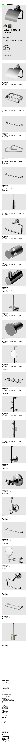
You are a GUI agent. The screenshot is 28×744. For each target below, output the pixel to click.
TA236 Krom (4, 83)
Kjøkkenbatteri (5, 711)
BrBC (20, 84)
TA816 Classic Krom (6, 566)
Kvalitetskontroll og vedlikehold (8, 700)
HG (17, 84)
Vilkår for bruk (5, 706)
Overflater (4, 717)
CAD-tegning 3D (6, 49)
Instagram (4, 727)
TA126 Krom (4, 109)
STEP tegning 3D (6, 51)
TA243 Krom (4, 339)
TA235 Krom (4, 237)
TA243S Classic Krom (6, 517)
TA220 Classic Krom (6, 643)
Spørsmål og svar (5, 701)
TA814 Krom (4, 389)
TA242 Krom (4, 288)
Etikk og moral (5, 707)
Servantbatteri (5, 713)
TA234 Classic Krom (6, 465)
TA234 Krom (4, 314)
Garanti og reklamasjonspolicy (8, 704)
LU (7, 84)
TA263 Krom (4, 440)
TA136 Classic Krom (6, 617)
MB (5, 84)
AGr (3, 111)
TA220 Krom (4, 212)
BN (23, 84)
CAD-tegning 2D (6, 48)
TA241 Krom (4, 263)
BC (15, 84)
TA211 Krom (4, 134)
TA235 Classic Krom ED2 (7, 591)
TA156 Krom (4, 159)
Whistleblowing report (6, 696)
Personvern (4, 702)
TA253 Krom (4, 414)
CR (2, 84)
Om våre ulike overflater (7, 699)
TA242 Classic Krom (6, 491)
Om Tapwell (4, 698)
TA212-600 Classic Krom (7, 540)
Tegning (4, 46)
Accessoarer (10, 4)
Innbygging (4, 715)
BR (12, 84)
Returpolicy (4, 705)
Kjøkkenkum (4, 712)
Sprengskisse (6, 47)
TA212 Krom (4, 186)
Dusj (3, 710)
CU (10, 84)
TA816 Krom (4, 365)
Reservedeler (6, 52)
